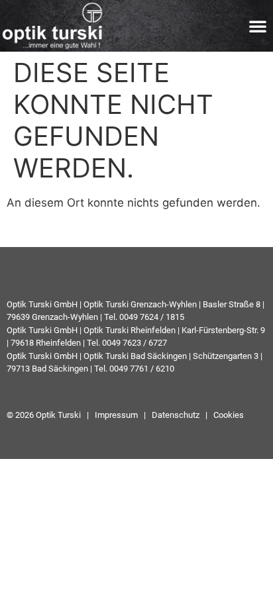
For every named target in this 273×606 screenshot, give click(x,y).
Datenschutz (175, 415)
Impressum (115, 415)
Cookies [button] (228, 415)
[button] (258, 26)
